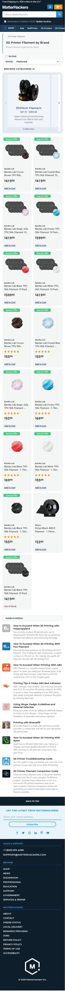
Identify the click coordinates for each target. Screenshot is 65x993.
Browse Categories (18, 69)
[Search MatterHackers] (59, 14)
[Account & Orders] (50, 6)
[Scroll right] (59, 102)
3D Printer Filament (16, 36)
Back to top (32, 801)
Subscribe (32, 824)
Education (10, 886)
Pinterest (41, 833)
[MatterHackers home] (15, 7)
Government (11, 895)
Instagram (29, 833)
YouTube (48, 833)
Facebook (17, 833)
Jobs (6, 935)
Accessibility (11, 953)
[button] (32, 21)
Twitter (23, 833)
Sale (22, 28)
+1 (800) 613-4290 (13, 850)
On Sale (13, 56)
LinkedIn (35, 833)
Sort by (9, 61)
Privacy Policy (12, 944)
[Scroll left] (5, 102)
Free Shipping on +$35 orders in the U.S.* (21, 1)
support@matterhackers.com (24, 854)
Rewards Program (15, 931)
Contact (8, 918)
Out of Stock (10, 606)
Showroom (10, 877)
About (7, 913)
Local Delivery (13, 926)
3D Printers (46, 28)
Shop (6, 869)
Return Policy (12, 940)
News (6, 873)
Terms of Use (11, 948)
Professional (12, 882)
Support (8, 890)
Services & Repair (14, 899)
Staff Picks (32, 28)
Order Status (12, 922)
